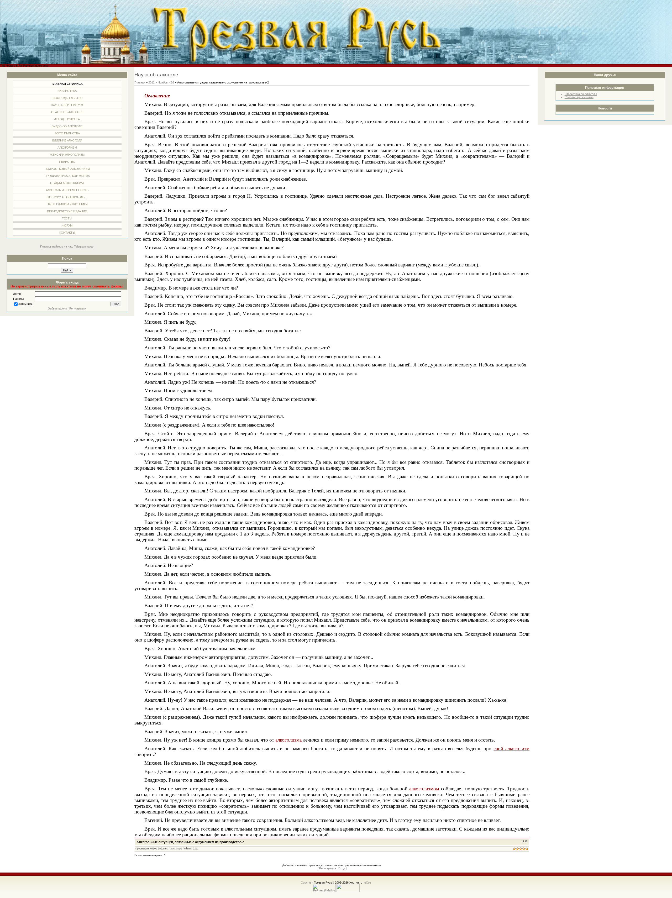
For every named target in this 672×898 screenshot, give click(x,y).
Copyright (307, 882)
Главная (139, 82)
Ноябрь (163, 82)
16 (172, 82)
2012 (151, 82)
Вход (341, 868)
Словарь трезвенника (579, 97)
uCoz (367, 882)
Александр (175, 848)
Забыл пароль (57, 308)
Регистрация (77, 308)
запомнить (25, 303)
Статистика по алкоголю (581, 94)
